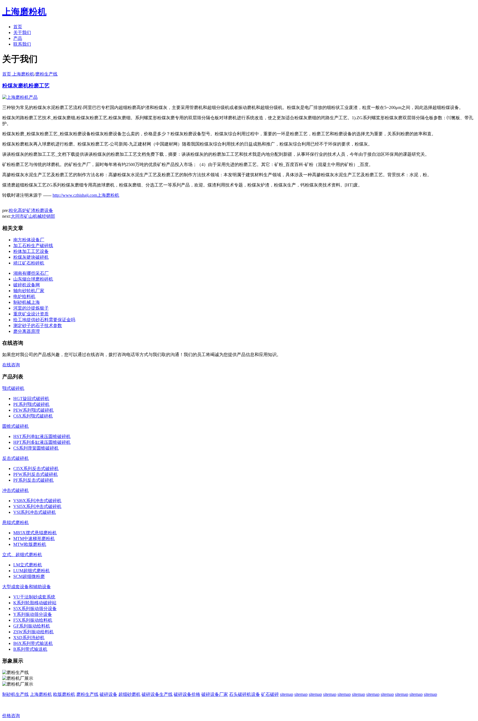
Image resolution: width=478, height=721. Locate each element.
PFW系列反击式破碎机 (35, 474)
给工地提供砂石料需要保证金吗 (44, 319)
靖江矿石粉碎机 (28, 263)
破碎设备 (108, 694)
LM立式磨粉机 (27, 564)
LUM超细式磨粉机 (31, 570)
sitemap (286, 694)
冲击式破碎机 (15, 490)
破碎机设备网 (26, 284)
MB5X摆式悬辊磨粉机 (35, 532)
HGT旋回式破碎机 (31, 398)
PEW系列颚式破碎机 (33, 410)
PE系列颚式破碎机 (31, 404)
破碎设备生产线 (157, 694)
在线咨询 (11, 364)
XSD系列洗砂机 (29, 637)
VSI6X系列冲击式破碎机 (37, 500)
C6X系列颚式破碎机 (33, 416)
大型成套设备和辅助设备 (26, 586)
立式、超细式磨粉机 (22, 554)
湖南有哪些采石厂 (31, 273)
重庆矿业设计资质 (31, 314)
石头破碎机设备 (244, 694)
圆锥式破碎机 (15, 426)
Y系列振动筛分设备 (32, 614)
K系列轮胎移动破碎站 (34, 602)
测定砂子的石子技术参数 (37, 325)
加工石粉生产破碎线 (33, 245)
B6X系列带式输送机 (33, 643)
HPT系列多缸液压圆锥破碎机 (42, 442)
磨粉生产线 (46, 74)
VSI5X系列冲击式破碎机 (37, 506)
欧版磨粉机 (64, 694)
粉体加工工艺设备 (31, 251)
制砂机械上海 (26, 302)
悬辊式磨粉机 (15, 522)
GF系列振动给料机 (31, 626)
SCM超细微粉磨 (29, 576)
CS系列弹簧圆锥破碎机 (36, 448)
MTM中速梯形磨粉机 (34, 538)
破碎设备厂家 (214, 694)
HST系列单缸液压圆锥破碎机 (42, 436)
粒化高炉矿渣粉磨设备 (31, 210)
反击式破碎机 (15, 458)
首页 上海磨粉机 (18, 74)
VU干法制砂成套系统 (34, 597)
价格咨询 (11, 715)
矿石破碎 (270, 694)
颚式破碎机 (13, 388)
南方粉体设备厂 (28, 239)
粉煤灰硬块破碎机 (31, 257)
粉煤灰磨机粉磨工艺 (26, 86)
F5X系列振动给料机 (32, 620)
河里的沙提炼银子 (31, 308)
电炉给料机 (24, 296)
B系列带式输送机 (30, 649)
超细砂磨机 (129, 694)
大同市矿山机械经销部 (33, 216)
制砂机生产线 (15, 694)
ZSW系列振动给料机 (33, 631)
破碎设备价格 (187, 694)
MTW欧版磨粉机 (29, 544)
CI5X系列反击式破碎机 (36, 468)
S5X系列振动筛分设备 (35, 608)
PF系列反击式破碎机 (33, 480)
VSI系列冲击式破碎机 (34, 512)
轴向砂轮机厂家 (28, 290)
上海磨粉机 (41, 694)
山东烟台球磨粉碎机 (33, 279)
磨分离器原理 (26, 331)
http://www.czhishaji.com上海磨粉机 (86, 195)
